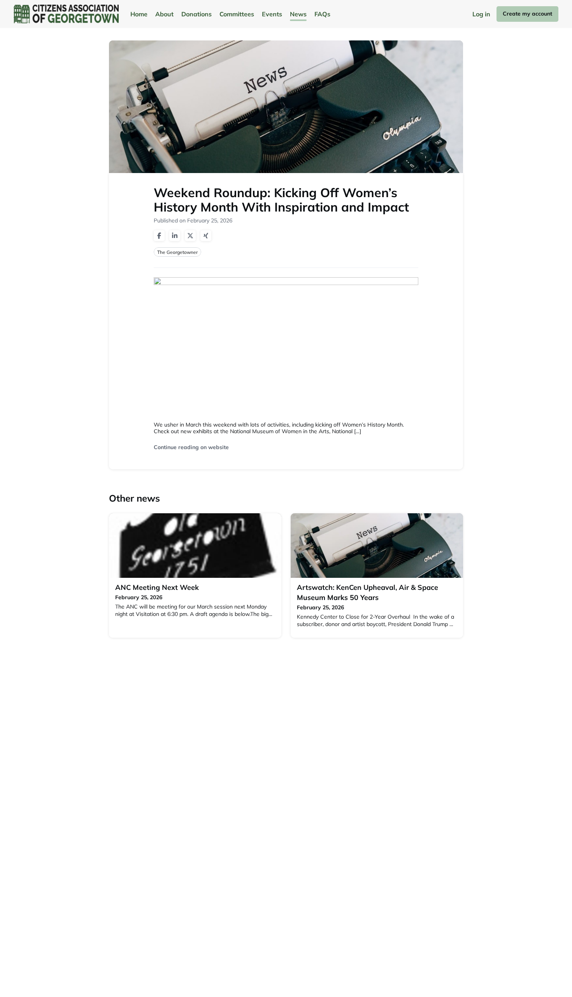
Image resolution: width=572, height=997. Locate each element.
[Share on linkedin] (174, 235)
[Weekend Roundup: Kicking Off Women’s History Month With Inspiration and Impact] (286, 348)
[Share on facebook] (159, 235)
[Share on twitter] (190, 235)
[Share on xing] (205, 235)
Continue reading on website (191, 447)
